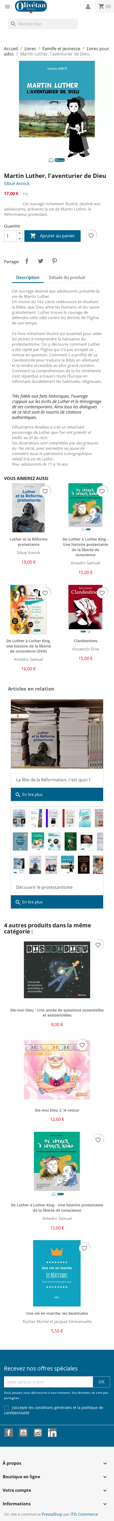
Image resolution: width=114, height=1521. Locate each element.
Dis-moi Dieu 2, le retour (57, 1110)
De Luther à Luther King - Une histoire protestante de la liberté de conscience (85, 547)
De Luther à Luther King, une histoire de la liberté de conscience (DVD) (28, 646)
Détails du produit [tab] (67, 277)
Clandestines (85, 640)
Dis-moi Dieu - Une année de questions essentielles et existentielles (57, 1013)
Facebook (9, 1432)
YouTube (23, 1432)
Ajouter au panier (52, 236)
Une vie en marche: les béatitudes (57, 1313)
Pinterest (54, 261)
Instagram (38, 1432)
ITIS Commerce (84, 1514)
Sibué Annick (16, 183)
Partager (26, 261)
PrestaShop (52, 1514)
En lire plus (28, 795)
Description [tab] (28, 277)
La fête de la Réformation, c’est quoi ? (53, 780)
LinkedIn (52, 1432)
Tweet (40, 261)
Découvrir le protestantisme (44, 887)
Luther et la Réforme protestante (28, 542)
